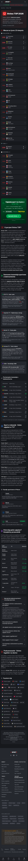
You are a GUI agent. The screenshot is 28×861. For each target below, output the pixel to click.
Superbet (17, 793)
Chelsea (18, 823)
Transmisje (4, 785)
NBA (20, 301)
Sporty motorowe (5, 773)
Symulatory (4, 794)
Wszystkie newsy (5, 764)
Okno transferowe (5, 783)
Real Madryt (12, 823)
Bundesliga (4, 805)
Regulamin (7, 849)
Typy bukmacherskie (19, 786)
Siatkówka (4, 771)
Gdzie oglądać (5, 787)
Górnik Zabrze (5, 818)
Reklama (24, 849)
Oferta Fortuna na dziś (19, 791)
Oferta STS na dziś (19, 789)
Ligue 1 (10, 805)
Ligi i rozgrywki (18, 773)
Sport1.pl (3, 7)
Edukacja (3, 796)
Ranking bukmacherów (19, 780)
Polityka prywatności (12, 849)
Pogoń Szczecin (13, 818)
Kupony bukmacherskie (20, 782)
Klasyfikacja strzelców (19, 768)
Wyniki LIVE (17, 764)
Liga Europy (4, 807)
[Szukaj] (25, 2)
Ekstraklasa (4, 802)
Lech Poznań (20, 816)
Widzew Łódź (21, 818)
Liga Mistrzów (16, 805)
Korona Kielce (21, 821)
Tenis (3, 768)
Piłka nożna (4, 766)
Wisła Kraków (5, 816)
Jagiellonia (15, 821)
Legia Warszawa (13, 816)
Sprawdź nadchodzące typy (16, 4)
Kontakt (19, 849)
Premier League (12, 802)
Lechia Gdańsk (5, 823)
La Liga (18, 802)
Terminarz (17, 771)
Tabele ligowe (18, 766)
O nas (2, 849)
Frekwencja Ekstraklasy (7, 792)
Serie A (23, 802)
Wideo (3, 778)
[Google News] (16, 755)
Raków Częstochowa (6, 821)
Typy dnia (17, 784)
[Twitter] (11, 755)
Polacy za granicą (5, 781)
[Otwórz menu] (2, 2)
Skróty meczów (5, 790)
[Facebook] (14, 755)
